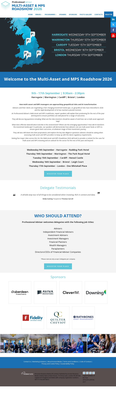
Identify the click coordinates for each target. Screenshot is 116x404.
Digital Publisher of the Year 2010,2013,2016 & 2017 (89, 379)
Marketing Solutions (39, 362)
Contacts (98, 14)
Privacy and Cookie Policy (50, 364)
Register (108, 14)
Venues (38, 14)
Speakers (62, 14)
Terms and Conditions (70, 362)
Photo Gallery (86, 14)
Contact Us (27, 362)
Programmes (50, 14)
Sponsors (73, 14)
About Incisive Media (55, 362)
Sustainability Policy (67, 364)
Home (30, 14)
